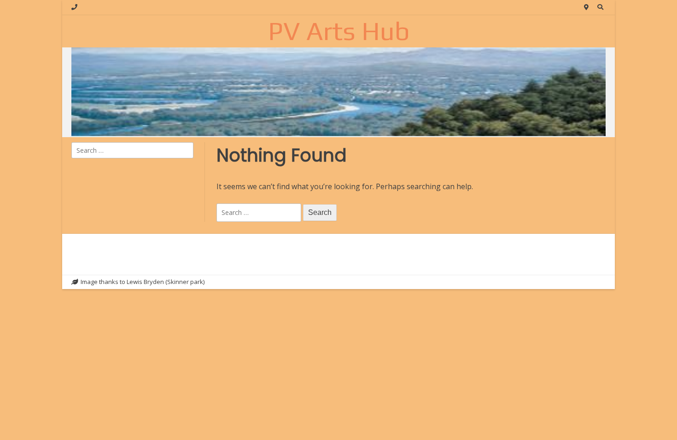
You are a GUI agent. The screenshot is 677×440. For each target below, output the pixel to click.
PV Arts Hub (338, 31)
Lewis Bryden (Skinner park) (165, 282)
